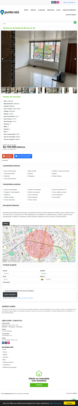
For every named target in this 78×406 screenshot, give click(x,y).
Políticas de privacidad (9, 367)
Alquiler (41, 10)
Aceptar (69, 403)
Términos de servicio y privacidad (25, 298)
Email (5, 276)
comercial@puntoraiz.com (10, 340)
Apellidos (43, 270)
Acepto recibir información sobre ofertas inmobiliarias (19, 291)
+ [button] (5, 228)
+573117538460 (7, 331)
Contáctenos (71, 14)
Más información (56, 403)
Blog (58, 10)
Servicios (50, 10)
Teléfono (42, 276)
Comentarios (6, 282)
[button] (75, 32)
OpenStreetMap (71, 261)
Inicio (26, 10)
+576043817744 (7, 335)
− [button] (5, 231)
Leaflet (61, 261)
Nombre (5, 270)
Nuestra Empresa (69, 10)
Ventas (33, 10)
